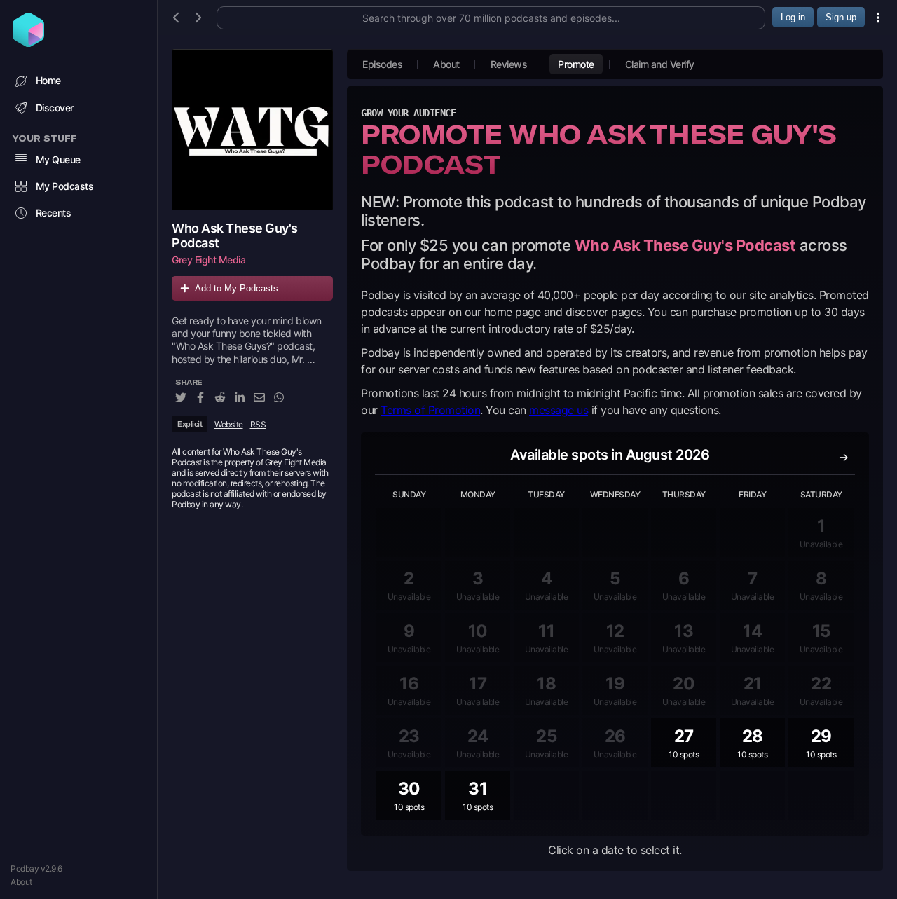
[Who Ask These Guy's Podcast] (252, 129)
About (21, 882)
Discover (55, 108)
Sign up (841, 17)
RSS (258, 424)
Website (228, 424)
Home (48, 80)
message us (558, 410)
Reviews (509, 64)
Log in (793, 17)
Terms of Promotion (430, 410)
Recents (53, 213)
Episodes (382, 64)
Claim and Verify (659, 64)
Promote (576, 64)
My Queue (58, 159)
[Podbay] (28, 43)
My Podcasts (65, 186)
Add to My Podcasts (236, 288)
